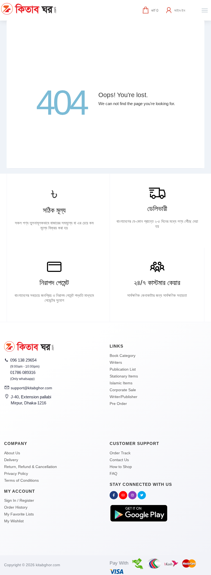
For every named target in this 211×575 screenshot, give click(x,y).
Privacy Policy (16, 473)
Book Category (122, 355)
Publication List (123, 369)
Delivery (11, 460)
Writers (116, 362)
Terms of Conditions (21, 480)
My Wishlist (14, 521)
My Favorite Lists (19, 514)
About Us (12, 453)
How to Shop (121, 466)
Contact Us (119, 460)
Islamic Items (121, 383)
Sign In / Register (19, 500)
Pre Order (118, 403)
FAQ (113, 473)
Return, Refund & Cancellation (30, 466)
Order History (15, 507)
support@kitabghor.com (31, 388)
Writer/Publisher (123, 396)
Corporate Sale (123, 390)
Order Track (120, 453)
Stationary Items (124, 376)
